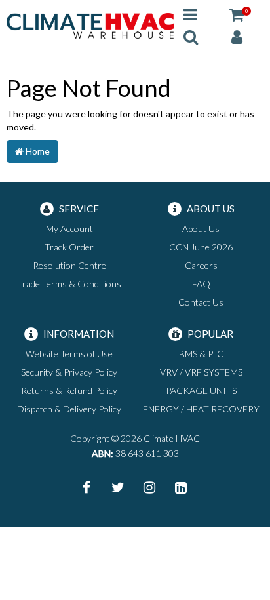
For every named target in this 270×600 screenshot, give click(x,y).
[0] (236, 14)
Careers (201, 265)
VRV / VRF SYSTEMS (201, 372)
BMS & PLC (201, 353)
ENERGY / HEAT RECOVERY (201, 408)
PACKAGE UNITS (201, 390)
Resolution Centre (69, 265)
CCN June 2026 (201, 246)
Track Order (69, 246)
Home (37, 151)
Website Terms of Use (69, 353)
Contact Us (200, 302)
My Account (69, 228)
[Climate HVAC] (90, 24)
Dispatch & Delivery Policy (69, 408)
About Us (201, 228)
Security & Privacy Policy (69, 372)
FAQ (201, 283)
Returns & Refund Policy (69, 390)
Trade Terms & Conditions (69, 283)
